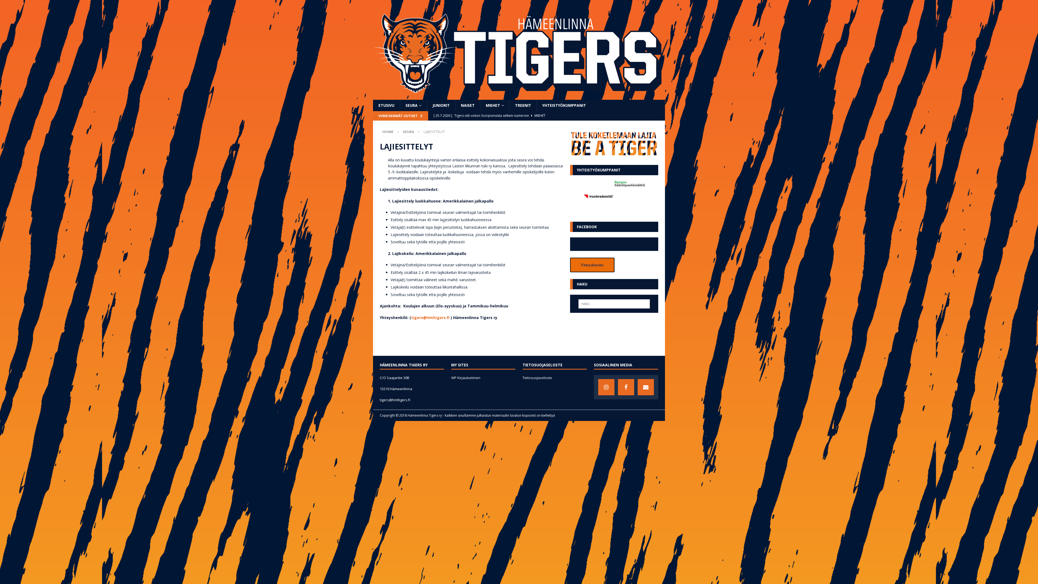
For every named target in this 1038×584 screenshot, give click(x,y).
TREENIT (523, 105)
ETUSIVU (386, 105)
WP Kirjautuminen (465, 377)
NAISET (468, 105)
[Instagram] (606, 387)
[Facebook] (626, 387)
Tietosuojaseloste (537, 377)
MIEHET (493, 105)
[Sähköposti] (646, 387)
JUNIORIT (441, 105)
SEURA (411, 105)
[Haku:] (614, 303)
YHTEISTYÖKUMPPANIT (564, 105)
